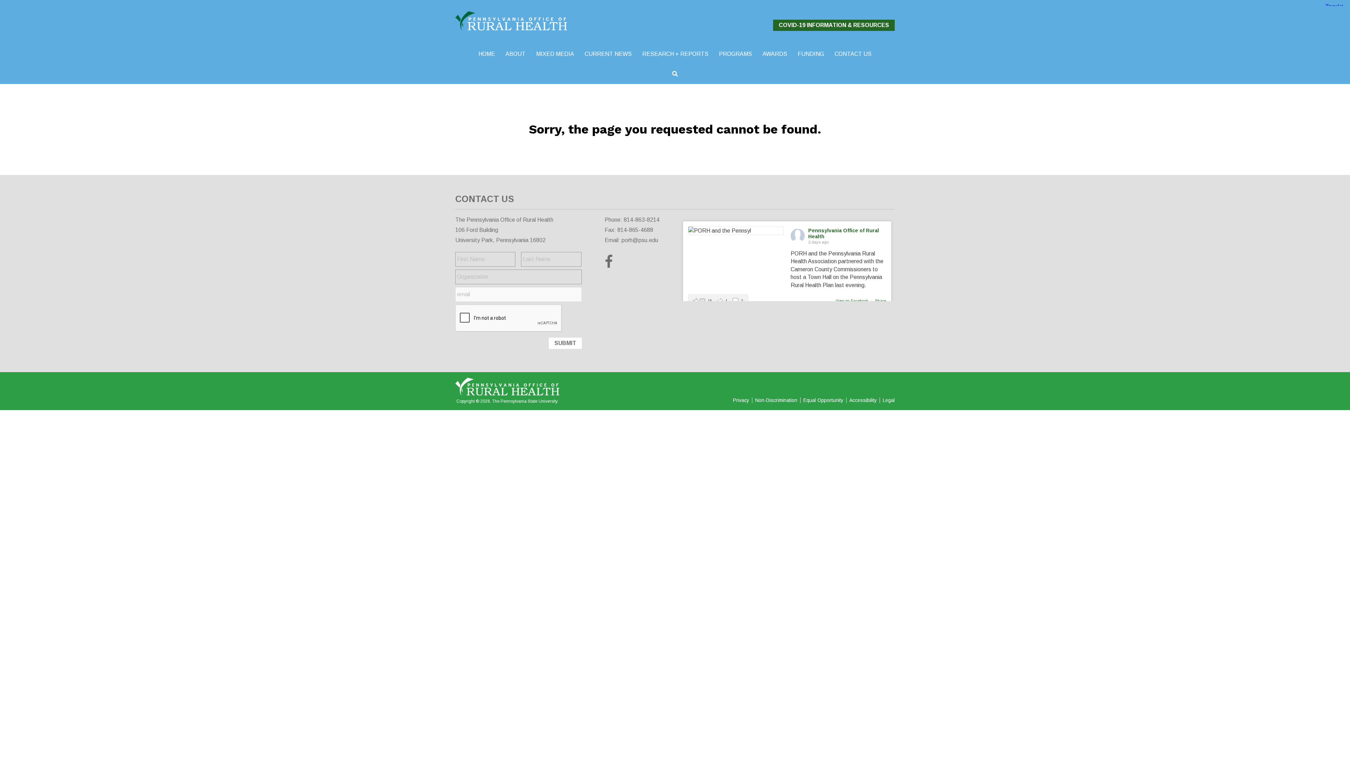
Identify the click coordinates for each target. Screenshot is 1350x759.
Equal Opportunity (823, 400)
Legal (889, 400)
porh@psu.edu (640, 240)
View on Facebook (852, 301)
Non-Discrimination (776, 400)
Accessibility (863, 400)
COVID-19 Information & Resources (834, 25)
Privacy (741, 400)
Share (880, 301)
